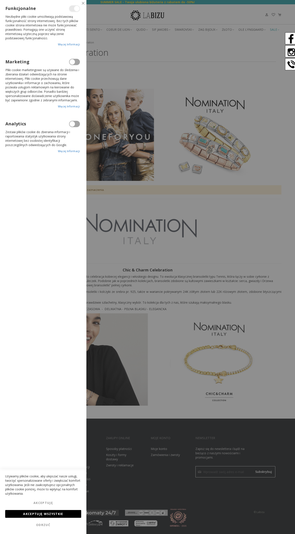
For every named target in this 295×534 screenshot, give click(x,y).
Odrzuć (43, 525)
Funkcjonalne (74, 8)
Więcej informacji (69, 44)
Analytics (74, 124)
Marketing (74, 62)
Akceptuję (43, 503)
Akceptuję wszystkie (43, 514)
